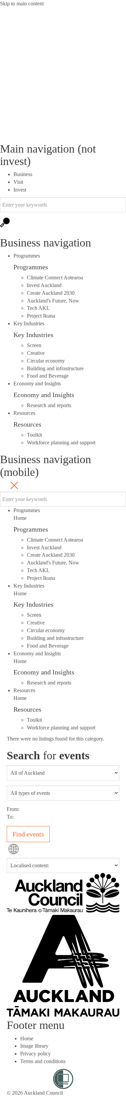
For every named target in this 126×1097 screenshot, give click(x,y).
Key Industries (33, 334)
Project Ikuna (41, 316)
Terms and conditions (43, 1061)
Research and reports (49, 405)
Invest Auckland (44, 285)
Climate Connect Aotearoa (55, 277)
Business (22, 174)
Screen (34, 345)
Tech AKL (38, 308)
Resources (27, 424)
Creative (36, 353)
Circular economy (46, 361)
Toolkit (34, 435)
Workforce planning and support (61, 442)
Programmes (30, 267)
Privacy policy (35, 1053)
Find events (28, 834)
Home (20, 518)
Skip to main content (22, 3)
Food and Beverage (48, 376)
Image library (34, 1046)
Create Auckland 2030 (51, 293)
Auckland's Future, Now (53, 301)
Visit (18, 182)
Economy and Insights (43, 394)
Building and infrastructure (55, 368)
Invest (19, 190)
